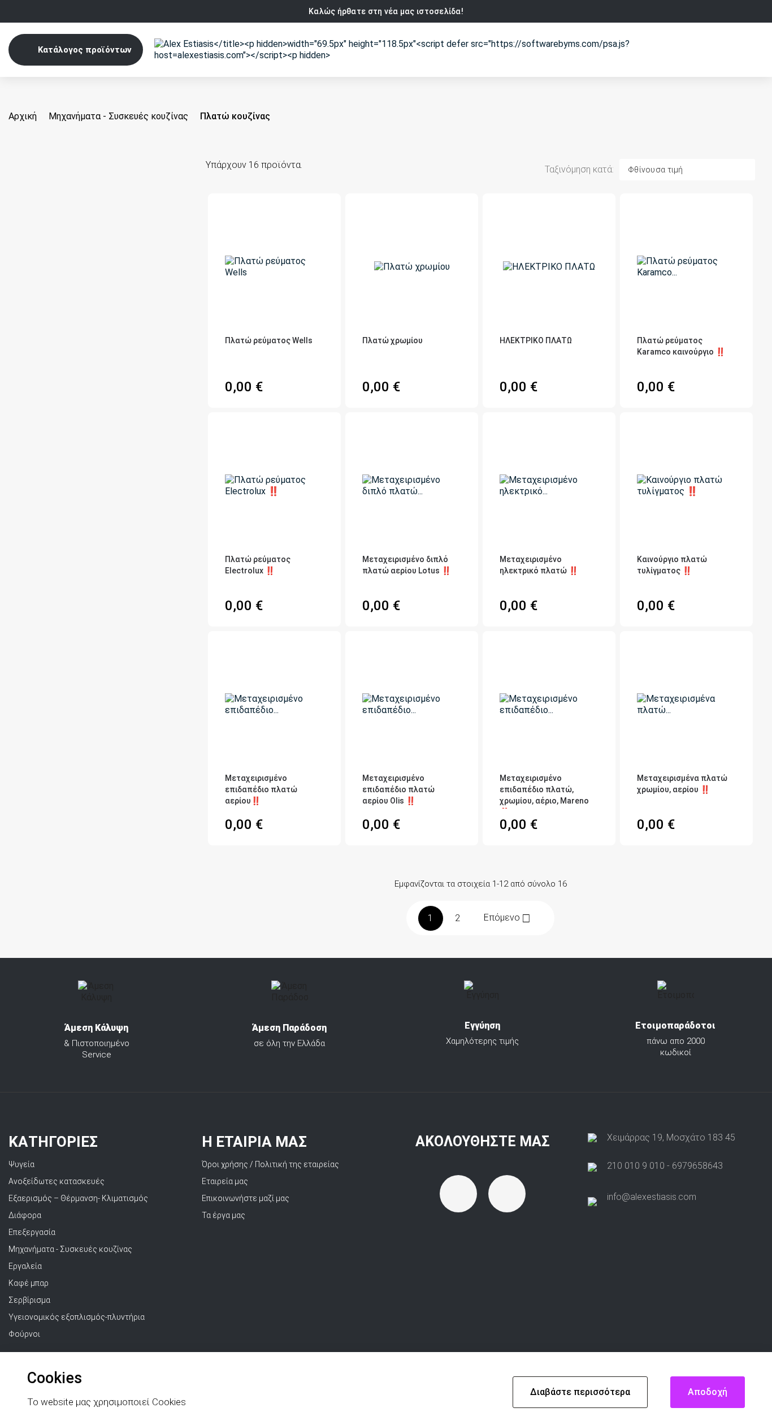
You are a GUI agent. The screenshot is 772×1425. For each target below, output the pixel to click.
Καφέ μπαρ (28, 1283)
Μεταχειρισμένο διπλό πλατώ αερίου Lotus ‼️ (406, 565)
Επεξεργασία (31, 1232)
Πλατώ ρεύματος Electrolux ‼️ (257, 565)
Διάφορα (24, 1215)
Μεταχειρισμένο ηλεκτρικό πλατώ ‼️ (539, 565)
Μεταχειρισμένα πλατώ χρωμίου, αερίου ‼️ (682, 784)
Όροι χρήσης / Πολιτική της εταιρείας (270, 1164)
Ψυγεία (21, 1164)
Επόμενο (507, 918)
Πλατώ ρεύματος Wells (269, 340)
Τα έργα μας (223, 1215)
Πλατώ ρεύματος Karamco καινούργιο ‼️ (681, 346)
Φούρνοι (24, 1333)
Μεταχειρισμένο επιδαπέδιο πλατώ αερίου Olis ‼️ (398, 789)
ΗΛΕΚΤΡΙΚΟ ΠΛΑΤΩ (536, 340)
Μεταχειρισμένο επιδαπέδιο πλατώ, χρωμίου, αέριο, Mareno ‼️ (544, 791)
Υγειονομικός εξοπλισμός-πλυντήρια (76, 1317)
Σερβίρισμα (29, 1300)
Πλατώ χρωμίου (392, 340)
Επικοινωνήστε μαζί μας (245, 1198)
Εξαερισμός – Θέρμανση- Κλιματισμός (78, 1198)
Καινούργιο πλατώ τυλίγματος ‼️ (672, 565)
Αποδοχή (707, 1392)
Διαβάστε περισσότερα (580, 1392)
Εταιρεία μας (225, 1181)
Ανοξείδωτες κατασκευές (56, 1181)
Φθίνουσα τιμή (655, 169)
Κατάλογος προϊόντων (85, 50)
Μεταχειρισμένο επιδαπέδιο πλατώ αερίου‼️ (261, 789)
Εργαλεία (25, 1266)
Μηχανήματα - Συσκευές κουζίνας (70, 1249)
